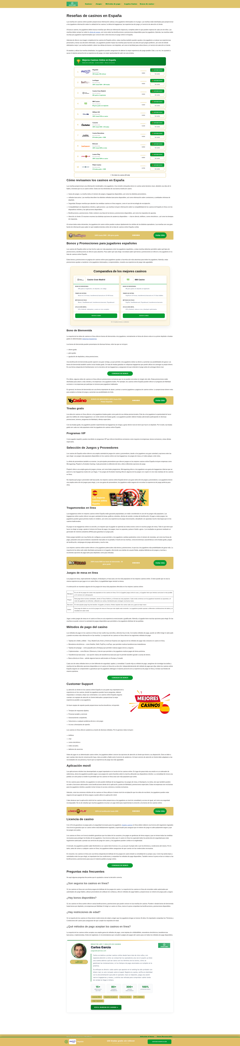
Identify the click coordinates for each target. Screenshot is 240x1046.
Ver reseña (157, 73)
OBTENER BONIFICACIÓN (159, 1041)
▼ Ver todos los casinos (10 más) (120, 175)
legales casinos (127, 825)
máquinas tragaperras (89, 339)
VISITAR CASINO (96, 315)
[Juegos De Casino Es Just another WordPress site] (72, 4)
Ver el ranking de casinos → (106, 1007)
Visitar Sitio (160, 235)
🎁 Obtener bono (157, 70)
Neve (68, 1037)
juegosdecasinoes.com (98, 951)
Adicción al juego (147, 1037)
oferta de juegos (95, 32)
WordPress (88, 1037)
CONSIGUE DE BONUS (120, 373)
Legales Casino (130, 4)
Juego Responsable (164, 1037)
